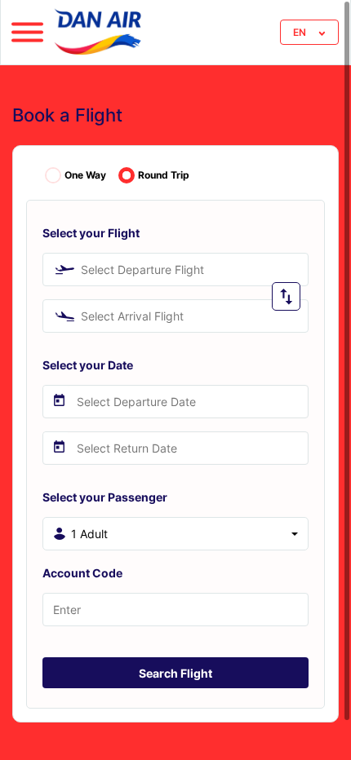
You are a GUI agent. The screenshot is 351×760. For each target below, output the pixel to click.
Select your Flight (91, 233)
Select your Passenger (104, 497)
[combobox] (175, 269)
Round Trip (163, 175)
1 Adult (89, 534)
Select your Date (87, 365)
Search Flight (175, 673)
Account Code (82, 573)
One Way (85, 175)
